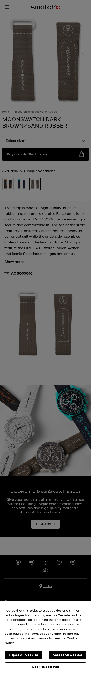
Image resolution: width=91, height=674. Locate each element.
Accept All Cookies (68, 655)
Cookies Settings (45, 666)
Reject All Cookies (23, 655)
